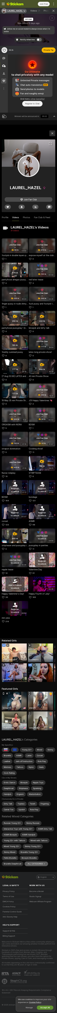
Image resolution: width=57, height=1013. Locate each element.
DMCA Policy (8, 902)
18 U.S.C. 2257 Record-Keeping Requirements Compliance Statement (26, 991)
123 (7, 525)
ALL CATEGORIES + (36, 864)
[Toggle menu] (3, 4)
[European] (15, 749)
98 (33, 525)
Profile (5, 217)
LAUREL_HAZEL (11, 739)
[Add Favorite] (4, 50)
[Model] (52, 133)
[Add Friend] (35, 207)
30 (6, 597)
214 (7, 621)
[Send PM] (49, 207)
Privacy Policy (9, 891)
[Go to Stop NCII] (18, 981)
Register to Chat (32, 104)
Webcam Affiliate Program (40, 902)
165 (34, 597)
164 (7, 501)
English (43, 877)
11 (33, 452)
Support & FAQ (9, 931)
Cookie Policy (35, 1002)
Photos (49, 10)
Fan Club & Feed (42, 217)
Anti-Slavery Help (10, 917)
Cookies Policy (9, 907)
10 (6, 476)
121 (34, 501)
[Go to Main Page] (17, 4)
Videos (35, 10)
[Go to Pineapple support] (5, 981)
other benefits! (37, 99)
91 (33, 573)
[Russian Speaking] (6, 749)
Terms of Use (8, 896)
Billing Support (9, 936)
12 (6, 573)
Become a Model (36, 891)
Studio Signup (35, 896)
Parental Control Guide (12, 912)
